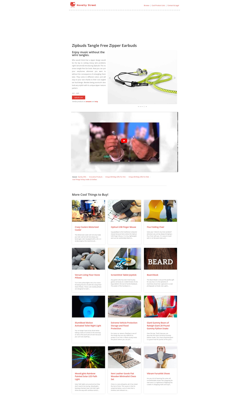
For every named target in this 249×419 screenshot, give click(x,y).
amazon (89, 101)
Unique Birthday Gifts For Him (115, 177)
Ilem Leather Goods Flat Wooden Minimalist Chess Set (123, 376)
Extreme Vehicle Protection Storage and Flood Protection (124, 325)
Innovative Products (95, 177)
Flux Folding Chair (155, 227)
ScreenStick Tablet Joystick (123, 274)
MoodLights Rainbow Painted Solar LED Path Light (86, 376)
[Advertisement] (124, 25)
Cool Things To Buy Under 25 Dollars (84, 179)
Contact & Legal (173, 5)
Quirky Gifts (82, 177)
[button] (78, 97)
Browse (146, 5)
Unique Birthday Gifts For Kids (139, 177)
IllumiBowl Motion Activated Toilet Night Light (88, 324)
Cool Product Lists (158, 5)
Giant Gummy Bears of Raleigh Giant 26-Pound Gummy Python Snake (158, 325)
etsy (96, 101)
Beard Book (152, 274)
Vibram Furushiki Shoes (158, 373)
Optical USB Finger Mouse (123, 227)
